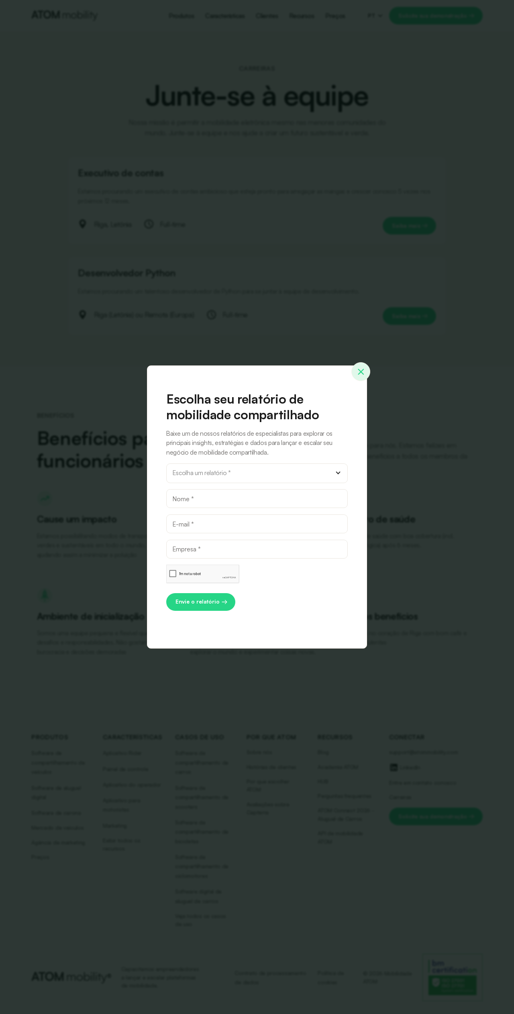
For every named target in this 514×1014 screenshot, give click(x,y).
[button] (257, 473)
